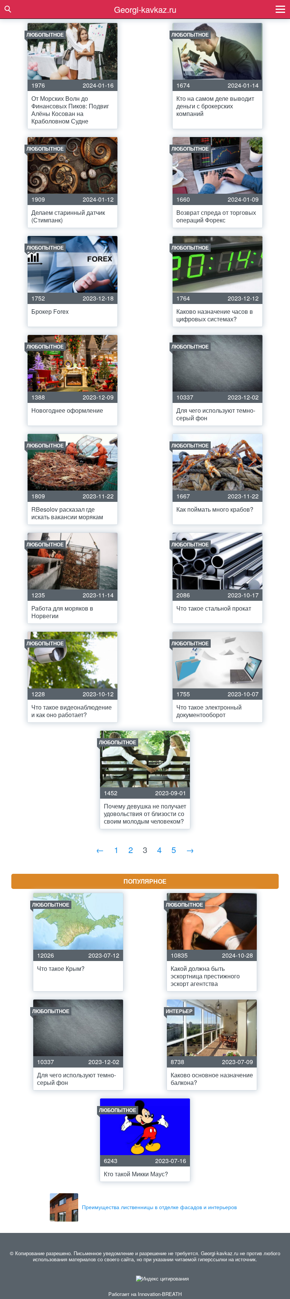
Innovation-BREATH (160, 1293)
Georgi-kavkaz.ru (145, 9)
